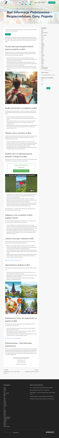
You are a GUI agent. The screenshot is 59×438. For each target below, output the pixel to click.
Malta (42, 58)
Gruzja (42, 39)
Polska (35, 2)
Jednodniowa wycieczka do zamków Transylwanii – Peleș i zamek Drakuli (42, 398)
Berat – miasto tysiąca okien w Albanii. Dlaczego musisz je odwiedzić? (41, 387)
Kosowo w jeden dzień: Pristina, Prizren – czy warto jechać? (39, 390)
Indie (42, 40)
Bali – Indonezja (44, 35)
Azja (4, 391)
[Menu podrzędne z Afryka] (26, 4)
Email (42, 79)
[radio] (18, 362)
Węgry (42, 62)
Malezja (42, 43)
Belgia (42, 51)
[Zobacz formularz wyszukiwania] (46, 2)
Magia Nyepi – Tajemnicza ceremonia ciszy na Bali (13, 260)
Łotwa (42, 56)
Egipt (42, 31)
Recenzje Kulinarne (44, 68)
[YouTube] (48, 432)
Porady (39, 2)
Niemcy (42, 59)
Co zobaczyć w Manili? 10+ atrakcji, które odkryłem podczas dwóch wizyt (42, 396)
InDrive (12, 208)
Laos (4, 409)
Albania (42, 48)
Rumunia (42, 60)
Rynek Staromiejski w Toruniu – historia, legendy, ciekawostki (12, 371)
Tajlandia (42, 44)
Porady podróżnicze (44, 67)
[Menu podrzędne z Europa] (30, 4)
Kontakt (43, 2)
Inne (42, 64)
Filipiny (5, 402)
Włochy (42, 63)
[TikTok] (50, 432)
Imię (42, 83)
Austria (5, 390)
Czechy (5, 398)
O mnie (19, 2)
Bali (9, 348)
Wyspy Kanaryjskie (44, 32)
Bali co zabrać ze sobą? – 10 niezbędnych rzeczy (13, 338)
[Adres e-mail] (52, 432)
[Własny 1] (53, 432)
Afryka (5, 387)
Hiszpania (43, 55)
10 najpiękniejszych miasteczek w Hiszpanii (31, 371)
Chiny (42, 36)
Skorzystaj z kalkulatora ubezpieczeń (21, 170)
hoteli (29, 159)
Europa (42, 47)
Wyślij (48, 88)
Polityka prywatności (16, 432)
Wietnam (5, 423)
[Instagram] (46, 432)
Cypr (42, 52)
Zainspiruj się (52, 2)
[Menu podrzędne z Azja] (22, 4)
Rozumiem (8, 34)
